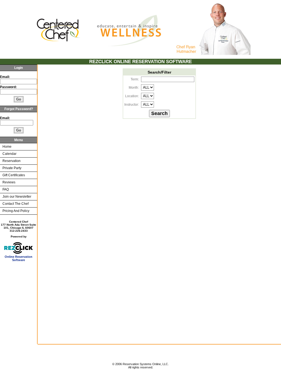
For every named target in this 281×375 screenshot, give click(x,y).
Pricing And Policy (15, 211)
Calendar (9, 154)
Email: (5, 77)
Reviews (8, 182)
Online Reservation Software (18, 258)
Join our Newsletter (16, 196)
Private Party (11, 168)
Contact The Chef (15, 204)
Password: (9, 87)
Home (7, 147)
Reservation (11, 161)
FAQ (5, 189)
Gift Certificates (13, 175)
